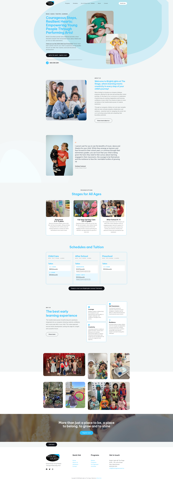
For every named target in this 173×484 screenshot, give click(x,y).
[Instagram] (52, 469)
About (99, 3)
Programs (67, 3)
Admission (75, 464)
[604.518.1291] (47, 62)
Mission (93, 460)
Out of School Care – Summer (88, 3)
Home (74, 460)
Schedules (75, 3)
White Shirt (98, 478)
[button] (123, 3)
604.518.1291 (54, 63)
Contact (106, 3)
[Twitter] (49, 469)
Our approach (94, 464)
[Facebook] (46, 469)
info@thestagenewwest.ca (116, 468)
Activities (93, 466)
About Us (75, 462)
